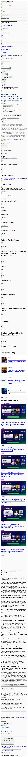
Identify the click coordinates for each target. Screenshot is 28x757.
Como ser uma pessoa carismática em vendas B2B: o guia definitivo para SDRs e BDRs (16, 372)
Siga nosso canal (6, 403)
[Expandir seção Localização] (2, 325)
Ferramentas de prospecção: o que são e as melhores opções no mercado (16, 382)
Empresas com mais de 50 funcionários (12, 749)
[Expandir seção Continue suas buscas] (2, 338)
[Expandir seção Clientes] (2, 272)
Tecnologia (3, 52)
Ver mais (3, 145)
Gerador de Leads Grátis (6, 5)
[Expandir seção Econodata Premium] (2, 349)
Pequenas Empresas (5, 32)
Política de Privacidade (6, 752)
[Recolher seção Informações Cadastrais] (2, 168)
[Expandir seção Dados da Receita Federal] (2, 243)
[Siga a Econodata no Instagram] (2, 735)
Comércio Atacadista (5, 49)
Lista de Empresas (5, 12)
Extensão (3, 8)
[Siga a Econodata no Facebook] (7, 735)
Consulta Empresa (5, 18)
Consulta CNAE (4, 15)
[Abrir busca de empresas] (2, 64)
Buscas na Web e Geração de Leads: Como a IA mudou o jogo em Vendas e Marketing (17, 361)
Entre (2, 56)
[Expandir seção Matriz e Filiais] (2, 258)
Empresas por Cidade (8, 750)
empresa (3, 582)
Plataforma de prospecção (6, 25)
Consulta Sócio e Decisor (6, 21)
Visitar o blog (4, 397)
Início (4, 84)
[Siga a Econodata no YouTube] (9, 735)
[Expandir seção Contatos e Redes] (2, 314)
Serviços (2, 43)
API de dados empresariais (14, 139)
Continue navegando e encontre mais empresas (14, 684)
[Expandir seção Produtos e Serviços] (2, 300)
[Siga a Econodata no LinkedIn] (4, 735)
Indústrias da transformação (7, 46)
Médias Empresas (5, 35)
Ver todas (14, 21)
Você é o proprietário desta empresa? (10, 118)
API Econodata (4, 28)
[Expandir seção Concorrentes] (2, 286)
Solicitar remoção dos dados (7, 711)
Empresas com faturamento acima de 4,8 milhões (14, 746)
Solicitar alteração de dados (20, 711)
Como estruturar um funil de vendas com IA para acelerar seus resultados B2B (17, 392)
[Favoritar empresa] (2, 149)
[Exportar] (2, 155)
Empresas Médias (7, 747)
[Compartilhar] (2, 152)
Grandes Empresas (5, 38)
